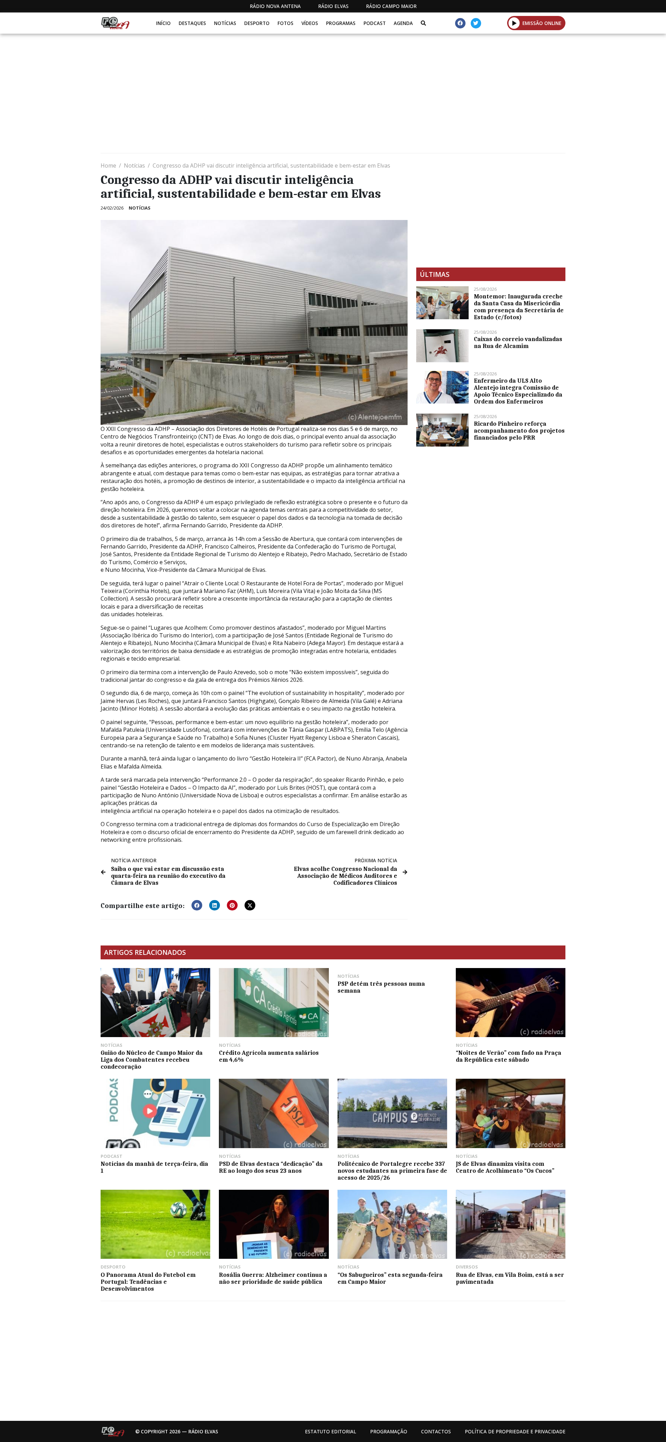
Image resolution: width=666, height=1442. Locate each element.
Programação (388, 1431)
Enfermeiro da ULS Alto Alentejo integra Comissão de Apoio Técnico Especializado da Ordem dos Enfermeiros (518, 391)
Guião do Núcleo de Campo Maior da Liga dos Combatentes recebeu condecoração (152, 1059)
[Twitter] (476, 23)
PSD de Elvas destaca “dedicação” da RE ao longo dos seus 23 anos (271, 1167)
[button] (514, 22)
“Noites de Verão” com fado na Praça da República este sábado (508, 1056)
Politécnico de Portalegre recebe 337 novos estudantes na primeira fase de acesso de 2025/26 (392, 1170)
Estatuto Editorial (330, 1431)
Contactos (436, 1431)
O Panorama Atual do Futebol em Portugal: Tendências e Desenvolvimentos (148, 1281)
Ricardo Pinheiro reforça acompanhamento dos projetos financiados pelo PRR (519, 430)
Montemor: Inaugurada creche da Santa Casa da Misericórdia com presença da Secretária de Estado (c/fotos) (519, 307)
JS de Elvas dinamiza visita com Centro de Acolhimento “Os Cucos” (505, 1167)
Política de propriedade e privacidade (515, 1431)
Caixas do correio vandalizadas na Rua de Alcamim (518, 342)
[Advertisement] (309, 96)
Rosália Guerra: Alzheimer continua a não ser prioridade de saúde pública (273, 1278)
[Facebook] (460, 23)
